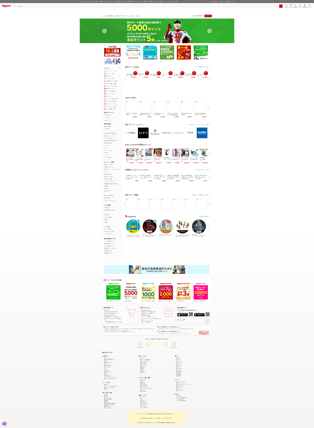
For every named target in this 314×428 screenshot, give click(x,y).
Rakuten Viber (143, 391)
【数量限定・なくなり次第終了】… (203, 159)
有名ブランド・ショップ (109, 136)
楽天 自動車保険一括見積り (110, 403)
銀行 (119, 1)
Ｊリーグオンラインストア (110, 377)
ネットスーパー (170, 1)
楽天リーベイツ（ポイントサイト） (112, 169)
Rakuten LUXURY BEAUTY (110, 140)
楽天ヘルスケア (179, 362)
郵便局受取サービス (108, 243)
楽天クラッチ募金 (181, 319)
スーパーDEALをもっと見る (201, 67)
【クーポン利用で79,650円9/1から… (194, 159)
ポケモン (106, 152)
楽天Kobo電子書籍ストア (109, 359)
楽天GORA (142, 367)
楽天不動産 (178, 374)
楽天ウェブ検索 (143, 385)
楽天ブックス (107, 358)
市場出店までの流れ (145, 315)
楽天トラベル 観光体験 (145, 359)
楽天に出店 (227, 1)
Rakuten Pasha (179, 386)
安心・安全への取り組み (109, 313)
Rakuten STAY (143, 362)
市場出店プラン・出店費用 (147, 313)
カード (111, 1)
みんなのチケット (144, 404)
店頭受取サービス (108, 250)
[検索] (281, 6)
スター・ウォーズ (108, 150)
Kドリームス (143, 372)
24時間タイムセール (108, 167)
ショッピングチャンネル (109, 181)
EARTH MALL (107, 198)
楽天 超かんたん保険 (108, 405)
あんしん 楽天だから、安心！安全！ (204, 333)
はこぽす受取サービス (109, 246)
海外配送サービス (108, 253)
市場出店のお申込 (145, 311)
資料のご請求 (153, 311)
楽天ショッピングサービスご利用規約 (112, 318)
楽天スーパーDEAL (108, 164)
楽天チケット (143, 401)
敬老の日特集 (107, 126)
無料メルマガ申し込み (109, 315)
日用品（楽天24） (108, 174)
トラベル (107, 1)
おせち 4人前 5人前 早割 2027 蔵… (158, 159)
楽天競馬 (142, 371)
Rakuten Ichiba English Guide (111, 311)
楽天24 (145, 1)
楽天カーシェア (143, 365)
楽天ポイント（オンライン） (147, 320)
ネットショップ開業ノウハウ (147, 316)
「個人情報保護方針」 (124, 331)
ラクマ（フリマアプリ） (109, 200)
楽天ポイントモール (180, 383)
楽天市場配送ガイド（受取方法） (111, 316)
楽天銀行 (106, 394)
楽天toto (142, 368)
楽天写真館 (178, 372)
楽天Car (178, 370)
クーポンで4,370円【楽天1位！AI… (176, 159)
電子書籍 (129, 1)
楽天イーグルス (143, 406)
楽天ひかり (142, 381)
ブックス (124, 1)
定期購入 (106, 186)
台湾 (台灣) (178, 396)
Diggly (105, 222)
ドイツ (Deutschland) (181, 400)
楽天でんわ (142, 382)
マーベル (106, 148)
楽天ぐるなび (179, 368)
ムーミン (106, 155)
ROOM (176, 1)
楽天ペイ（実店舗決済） (146, 321)
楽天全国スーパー (108, 371)
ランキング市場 (107, 217)
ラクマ (134, 1)
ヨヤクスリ (178, 361)
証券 (116, 1)
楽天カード (106, 384)
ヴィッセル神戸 (143, 407)
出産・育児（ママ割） (109, 231)
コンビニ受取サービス (109, 241)
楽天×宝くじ (142, 370)
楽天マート (106, 370)
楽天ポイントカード (180, 381)
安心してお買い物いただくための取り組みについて (168, 331)
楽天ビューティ (179, 365)
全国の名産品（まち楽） (109, 210)
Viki (141, 398)
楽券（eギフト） (108, 190)
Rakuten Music (143, 403)
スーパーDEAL (94, 1)
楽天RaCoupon (107, 375)
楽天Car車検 (179, 371)
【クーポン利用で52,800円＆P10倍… (185, 159)
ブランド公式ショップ (109, 138)
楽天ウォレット (107, 397)
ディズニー (106, 145)
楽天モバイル (143, 379)
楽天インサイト (179, 388)
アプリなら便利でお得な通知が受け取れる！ (187, 310)
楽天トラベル (143, 358)
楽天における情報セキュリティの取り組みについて (168, 326)
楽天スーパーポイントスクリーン (183, 384)
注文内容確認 (108, 321)
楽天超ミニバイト (180, 390)
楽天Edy (106, 388)
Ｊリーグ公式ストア (108, 157)
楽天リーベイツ (107, 372)
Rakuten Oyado (143, 364)
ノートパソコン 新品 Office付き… (148, 159)
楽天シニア (178, 364)
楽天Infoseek (143, 384)
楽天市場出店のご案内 (146, 310)
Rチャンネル (143, 397)
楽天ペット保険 (107, 408)
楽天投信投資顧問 (108, 399)
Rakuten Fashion (108, 143)
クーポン (106, 171)
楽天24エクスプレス (153, 1)
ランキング (87, 1)
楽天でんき (178, 358)
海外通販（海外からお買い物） (111, 183)
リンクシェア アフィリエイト (146, 388)
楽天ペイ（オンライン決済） (110, 386)
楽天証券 (106, 396)
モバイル (81, 1)
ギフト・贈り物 (107, 229)
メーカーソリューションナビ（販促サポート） (151, 318)
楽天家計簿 (178, 375)
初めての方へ (107, 310)
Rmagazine (106, 207)
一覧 (119, 68)
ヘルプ (233, 1)
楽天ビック (162, 1)
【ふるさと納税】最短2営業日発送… (139, 159)
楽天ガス (178, 359)
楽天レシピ (178, 367)
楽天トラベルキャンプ (145, 361)
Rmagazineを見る (204, 216)
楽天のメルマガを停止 (117, 321)
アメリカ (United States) (181, 397)
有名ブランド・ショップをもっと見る (199, 124)
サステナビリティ (181, 320)
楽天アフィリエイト (144, 387)
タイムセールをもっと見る (202, 169)
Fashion (101, 1)
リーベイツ (140, 1)
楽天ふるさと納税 (108, 179)
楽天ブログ (142, 390)
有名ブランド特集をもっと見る (201, 195)
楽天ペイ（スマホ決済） (109, 387)
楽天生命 (106, 402)
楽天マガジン (143, 400)
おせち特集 (106, 128)
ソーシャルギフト (108, 233)
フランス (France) (180, 399)
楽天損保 (106, 400)
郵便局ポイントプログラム (110, 248)
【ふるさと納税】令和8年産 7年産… (130, 159)
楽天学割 (106, 188)
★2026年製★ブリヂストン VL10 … (167, 159)
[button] (291, 6)
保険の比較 (106, 406)
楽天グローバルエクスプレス (110, 378)
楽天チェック (179, 387)
